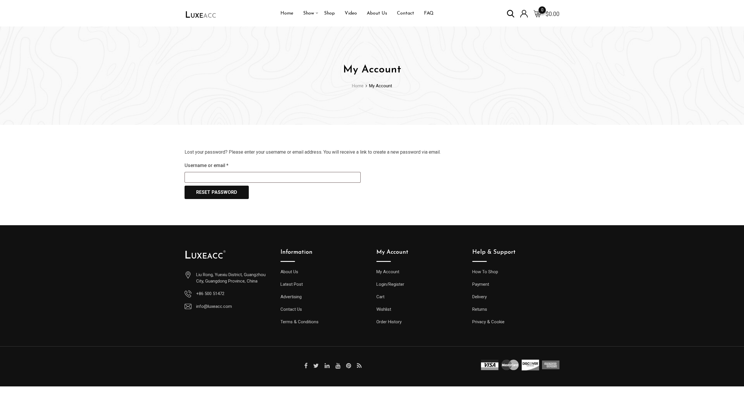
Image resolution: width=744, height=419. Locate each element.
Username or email (216, 165)
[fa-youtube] (337, 365)
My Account (387, 271)
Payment (480, 284)
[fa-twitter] (316, 365)
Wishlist (383, 309)
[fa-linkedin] (327, 365)
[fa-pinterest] (348, 365)
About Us (377, 13)
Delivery (479, 296)
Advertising (291, 296)
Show (308, 13)
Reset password (216, 192)
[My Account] (524, 13)
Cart (380, 296)
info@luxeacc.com (214, 306)
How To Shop (485, 271)
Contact (405, 13)
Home (286, 13)
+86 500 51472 (210, 293)
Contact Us (291, 309)
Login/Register (390, 284)
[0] (537, 13)
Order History (389, 321)
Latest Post (291, 284)
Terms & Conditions (299, 321)
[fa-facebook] (305, 365)
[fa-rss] (359, 365)
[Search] (510, 13)
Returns (479, 309)
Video (351, 13)
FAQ (429, 13)
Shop (329, 13)
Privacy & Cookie (488, 321)
